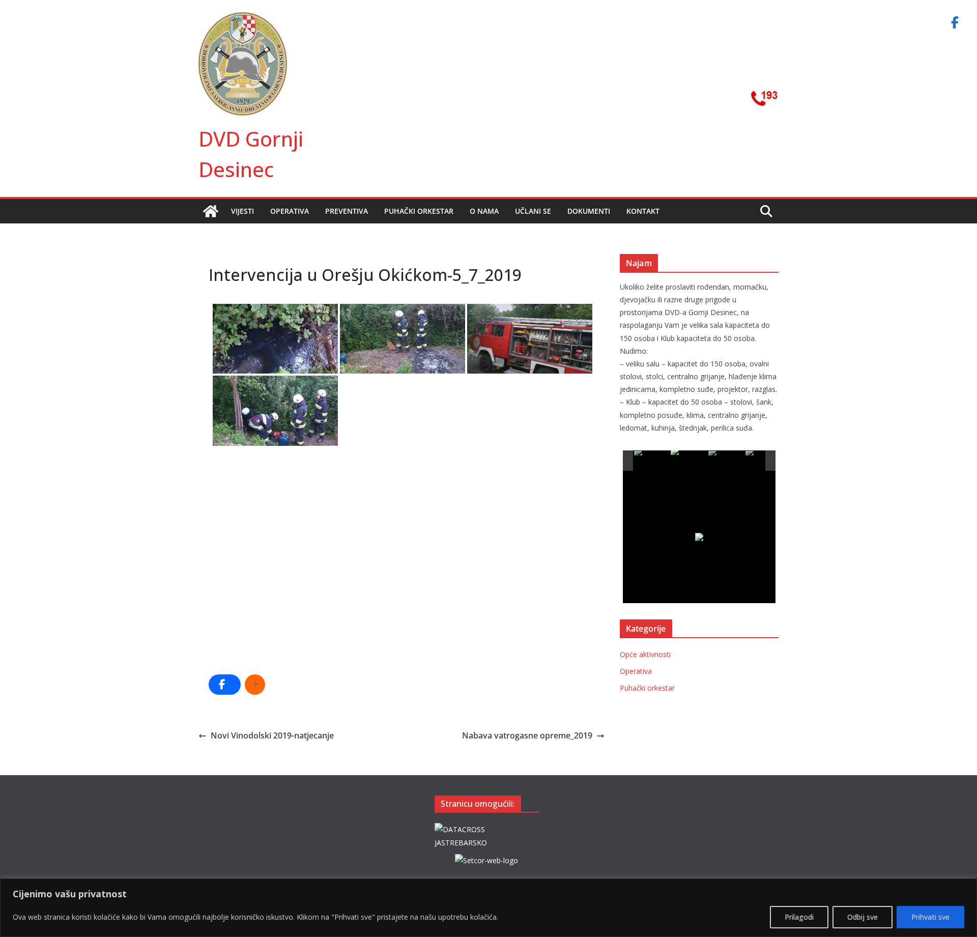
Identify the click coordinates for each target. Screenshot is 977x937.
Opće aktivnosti (645, 654)
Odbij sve (862, 917)
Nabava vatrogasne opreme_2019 (527, 735)
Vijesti (242, 211)
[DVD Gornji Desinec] (210, 211)
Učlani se (533, 211)
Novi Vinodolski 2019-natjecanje (272, 735)
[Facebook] (954, 22)
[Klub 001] (652, 460)
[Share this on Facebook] (225, 684)
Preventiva (346, 211)
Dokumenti (588, 211)
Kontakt (642, 211)
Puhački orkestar (418, 211)
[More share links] (255, 684)
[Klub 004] (763, 460)
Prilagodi (799, 917)
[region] (488, 907)
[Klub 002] (689, 460)
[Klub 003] (726, 460)
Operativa (289, 211)
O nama (484, 211)
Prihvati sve (930, 917)
